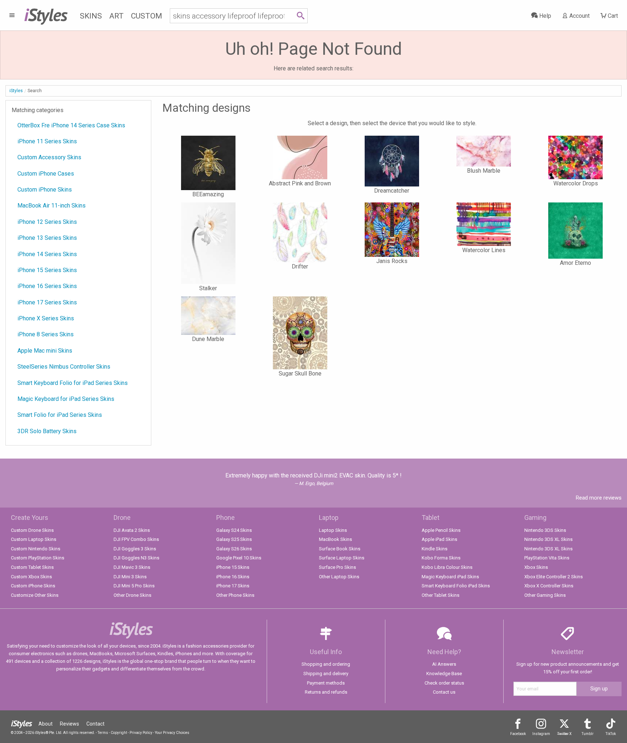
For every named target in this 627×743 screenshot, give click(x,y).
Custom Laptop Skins (33, 539)
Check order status (444, 683)
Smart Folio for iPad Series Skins (59, 414)
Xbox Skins (536, 567)
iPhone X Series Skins (45, 318)
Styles (45, 14)
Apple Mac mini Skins (44, 350)
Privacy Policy (141, 733)
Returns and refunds (326, 692)
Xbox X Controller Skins (548, 585)
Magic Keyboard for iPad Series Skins (65, 398)
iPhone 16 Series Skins (47, 286)
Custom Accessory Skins (49, 157)
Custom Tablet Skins (32, 567)
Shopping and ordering (326, 664)
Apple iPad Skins (439, 539)
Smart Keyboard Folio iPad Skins (456, 585)
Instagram (541, 734)
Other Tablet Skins (440, 595)
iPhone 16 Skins (232, 576)
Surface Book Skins (339, 548)
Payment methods (326, 683)
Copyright (119, 733)
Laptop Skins (333, 530)
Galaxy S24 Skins (234, 530)
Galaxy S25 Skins (234, 539)
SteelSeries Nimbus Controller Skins (63, 366)
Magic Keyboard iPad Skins (450, 576)
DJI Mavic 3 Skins (132, 567)
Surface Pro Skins (337, 567)
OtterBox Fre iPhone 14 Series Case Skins (71, 125)
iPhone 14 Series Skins (47, 254)
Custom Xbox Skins (31, 576)
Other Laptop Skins (339, 576)
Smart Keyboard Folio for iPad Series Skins (72, 382)
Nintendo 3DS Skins (545, 530)
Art (116, 16)
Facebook (518, 734)
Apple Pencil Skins (441, 530)
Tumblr (588, 734)
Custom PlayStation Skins (37, 558)
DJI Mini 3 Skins (130, 576)
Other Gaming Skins (545, 595)
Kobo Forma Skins (441, 558)
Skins (91, 16)
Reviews (69, 724)
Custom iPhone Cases (45, 173)
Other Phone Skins (235, 595)
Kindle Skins (434, 548)
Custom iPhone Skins (44, 189)
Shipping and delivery (325, 673)
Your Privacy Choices (172, 733)
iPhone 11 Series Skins (47, 141)
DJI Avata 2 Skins (132, 530)
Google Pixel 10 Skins (238, 558)
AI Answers (444, 664)
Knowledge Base (444, 673)
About (45, 724)
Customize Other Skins (34, 595)
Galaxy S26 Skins (234, 548)
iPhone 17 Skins (232, 585)
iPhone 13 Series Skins (47, 237)
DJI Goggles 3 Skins (135, 548)
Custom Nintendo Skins (35, 548)
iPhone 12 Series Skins (47, 221)
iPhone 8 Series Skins (45, 334)
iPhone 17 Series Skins (47, 302)
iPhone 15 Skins (232, 567)
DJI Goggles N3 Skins (136, 558)
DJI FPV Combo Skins (136, 539)
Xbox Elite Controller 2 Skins (553, 576)
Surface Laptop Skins (341, 558)
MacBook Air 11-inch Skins (51, 205)
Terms (103, 733)
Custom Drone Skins (32, 530)
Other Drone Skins (132, 595)
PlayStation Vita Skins (546, 558)
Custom (146, 16)
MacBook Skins (335, 539)
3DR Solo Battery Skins (47, 431)
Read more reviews (599, 497)
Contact (95, 724)
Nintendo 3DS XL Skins (548, 539)
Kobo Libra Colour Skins (447, 567)
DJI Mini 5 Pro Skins (134, 585)
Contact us (444, 692)
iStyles (16, 90)
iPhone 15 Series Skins (47, 270)
